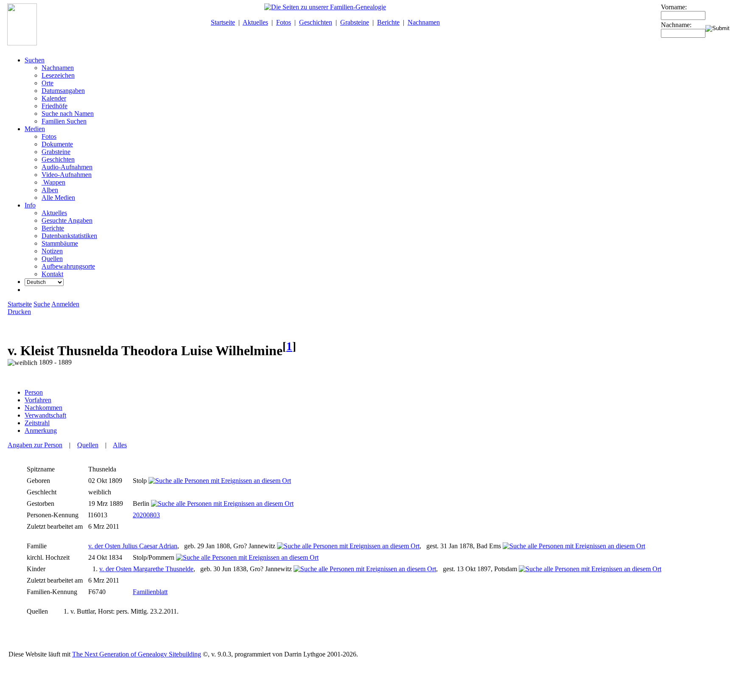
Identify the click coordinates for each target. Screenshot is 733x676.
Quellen (87, 445)
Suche (42, 304)
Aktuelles (255, 22)
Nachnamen (424, 22)
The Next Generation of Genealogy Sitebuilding (136, 654)
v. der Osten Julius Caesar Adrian (132, 546)
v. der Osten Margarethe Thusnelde (146, 568)
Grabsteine (354, 22)
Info (30, 205)
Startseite (223, 22)
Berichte (388, 22)
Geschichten (315, 22)
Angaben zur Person (35, 445)
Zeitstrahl (37, 422)
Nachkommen (43, 407)
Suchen (35, 60)
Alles (120, 445)
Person (34, 392)
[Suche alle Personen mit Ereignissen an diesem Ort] (219, 480)
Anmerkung (41, 430)
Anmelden (65, 304)
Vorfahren (38, 400)
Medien (35, 128)
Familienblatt (150, 591)
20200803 (146, 515)
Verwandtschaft (45, 415)
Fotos (283, 22)
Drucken (19, 311)
